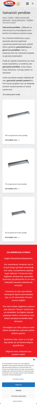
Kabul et (19, 385)
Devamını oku (11, 140)
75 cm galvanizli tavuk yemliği (16, 184)
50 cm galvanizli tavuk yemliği (16, 233)
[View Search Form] (33, 3)
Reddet (18, 390)
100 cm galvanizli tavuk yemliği (16, 135)
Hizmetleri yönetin (18, 379)
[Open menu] (27, 3)
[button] (34, 360)
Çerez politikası (17, 401)
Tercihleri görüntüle (18, 396)
